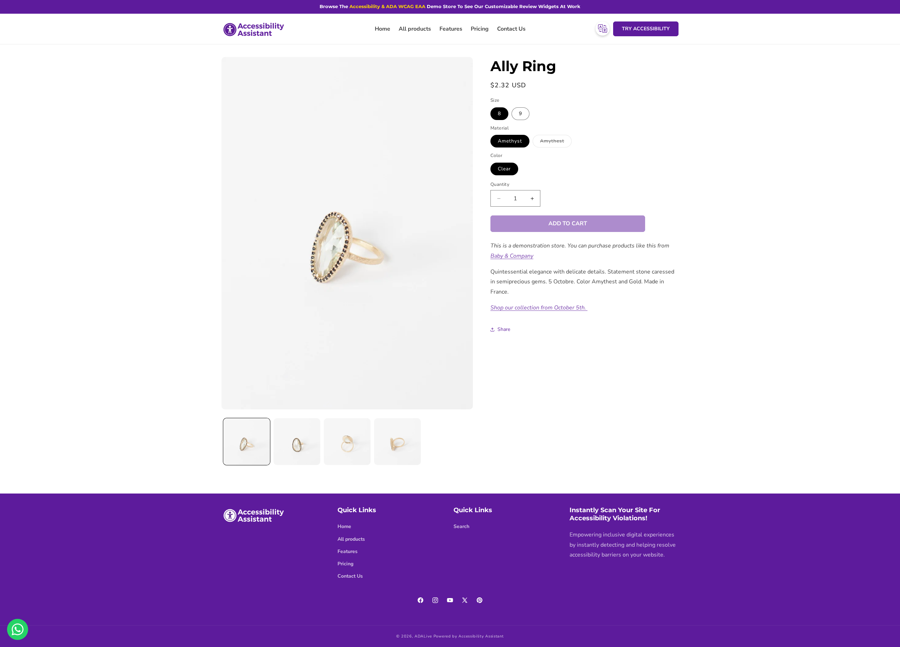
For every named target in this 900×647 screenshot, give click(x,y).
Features (348, 551)
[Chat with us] (17, 629)
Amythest (556, 142)
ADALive (423, 636)
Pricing (345, 563)
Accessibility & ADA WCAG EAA (387, 6)
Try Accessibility (646, 28)
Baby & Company (511, 256)
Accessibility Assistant (480, 636)
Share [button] (503, 329)
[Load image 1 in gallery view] (246, 441)
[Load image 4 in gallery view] (397, 441)
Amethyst (510, 141)
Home (344, 526)
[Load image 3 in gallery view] (347, 441)
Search (461, 526)
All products (351, 539)
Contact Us (350, 576)
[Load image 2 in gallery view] (297, 441)
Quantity (499, 184)
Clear (504, 168)
